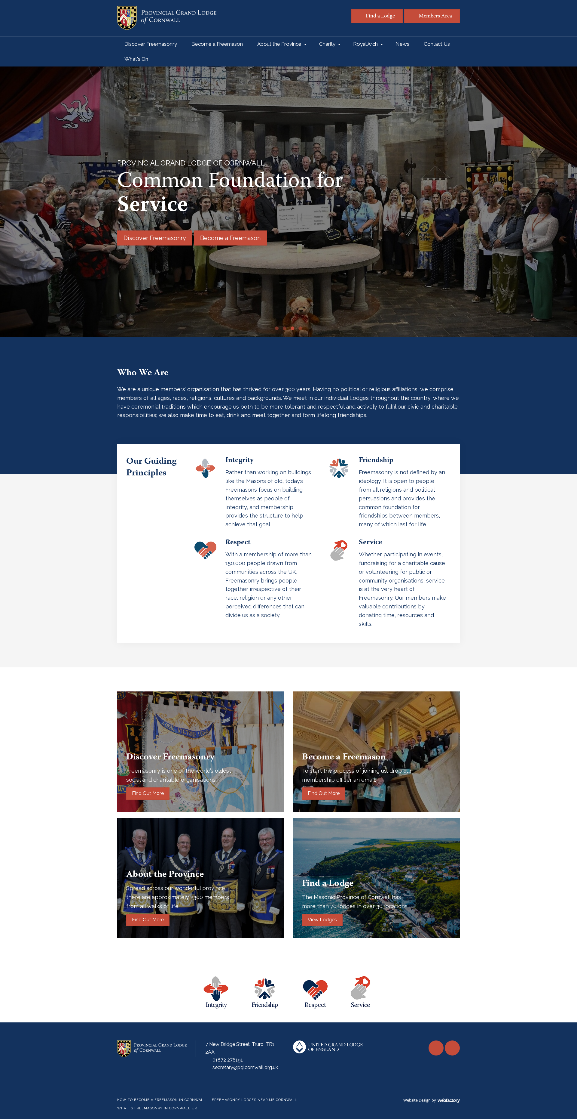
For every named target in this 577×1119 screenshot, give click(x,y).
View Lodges (322, 920)
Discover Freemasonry (150, 44)
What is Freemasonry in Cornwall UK (157, 1108)
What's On (136, 59)
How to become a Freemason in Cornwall (161, 1100)
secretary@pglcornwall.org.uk (245, 1067)
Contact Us (437, 44)
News (402, 44)
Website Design (417, 1100)
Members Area (435, 16)
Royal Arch (365, 44)
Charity (327, 44)
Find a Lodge (380, 16)
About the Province (279, 44)
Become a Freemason (217, 44)
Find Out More (148, 793)
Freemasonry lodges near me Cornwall (254, 1100)
